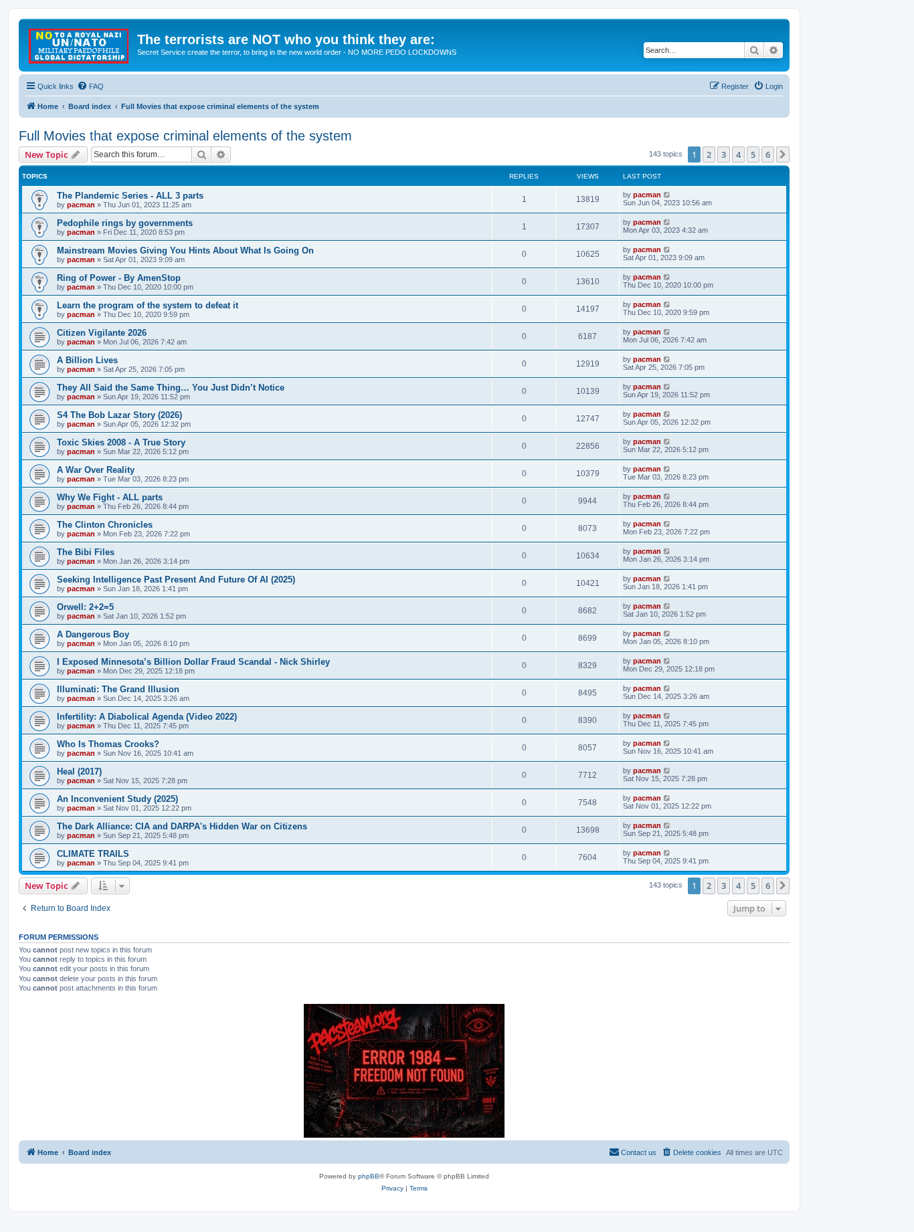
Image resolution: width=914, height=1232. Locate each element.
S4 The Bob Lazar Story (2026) (119, 415)
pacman (81, 205)
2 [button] (709, 154)
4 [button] (738, 154)
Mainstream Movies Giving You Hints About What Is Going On (185, 250)
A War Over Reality (95, 470)
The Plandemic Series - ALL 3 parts (130, 196)
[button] (783, 154)
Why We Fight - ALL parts (110, 497)
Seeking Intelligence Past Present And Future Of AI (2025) (176, 580)
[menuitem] (90, 86)
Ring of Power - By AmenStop (119, 278)
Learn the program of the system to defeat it (147, 305)
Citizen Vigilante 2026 (102, 333)
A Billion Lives (87, 360)
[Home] (79, 43)
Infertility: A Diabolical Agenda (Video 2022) (147, 717)
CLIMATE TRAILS (93, 854)
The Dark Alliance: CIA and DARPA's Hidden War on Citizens (182, 826)
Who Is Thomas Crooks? (108, 744)
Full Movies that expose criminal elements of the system (185, 135)
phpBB (368, 1176)
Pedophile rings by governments (125, 223)
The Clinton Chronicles (105, 525)
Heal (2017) (79, 771)
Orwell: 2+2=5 (85, 607)
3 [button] (723, 154)
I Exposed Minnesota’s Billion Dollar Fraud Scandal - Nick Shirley (193, 662)
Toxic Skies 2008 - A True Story (121, 442)
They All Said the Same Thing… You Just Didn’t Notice (170, 388)
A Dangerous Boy (93, 634)
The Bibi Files (85, 552)
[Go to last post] (667, 195)
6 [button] (767, 154)
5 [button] (753, 154)
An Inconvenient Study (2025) (117, 799)
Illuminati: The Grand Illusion (118, 689)
